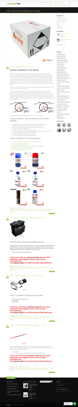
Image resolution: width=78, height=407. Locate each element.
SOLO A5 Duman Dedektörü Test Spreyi (64, 39)
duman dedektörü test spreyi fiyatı (62, 76)
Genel (58, 23)
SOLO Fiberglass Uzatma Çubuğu (20, 369)
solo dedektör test (66, 106)
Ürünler (55, 5)
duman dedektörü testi (60, 70)
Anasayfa (51, 5)
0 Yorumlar (13, 269)
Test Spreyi (42, 2)
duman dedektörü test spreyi (23, 209)
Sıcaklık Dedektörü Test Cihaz (61, 110)
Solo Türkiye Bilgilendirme (11, 388)
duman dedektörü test (60, 66)
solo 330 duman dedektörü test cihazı (44, 316)
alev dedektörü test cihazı (61, 54)
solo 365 (63, 88)
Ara (51, 381)
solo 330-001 (59, 88)
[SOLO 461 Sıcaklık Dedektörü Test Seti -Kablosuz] (25, 394)
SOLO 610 (43, 267)
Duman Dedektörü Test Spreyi (21, 66)
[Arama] (70, 2)
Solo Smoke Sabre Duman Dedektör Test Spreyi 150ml (22, 147)
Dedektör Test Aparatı (49, 2)
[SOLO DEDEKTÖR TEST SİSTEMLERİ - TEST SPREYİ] (13, 4)
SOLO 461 (68, 88)
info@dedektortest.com (64, 389)
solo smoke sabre (23, 210)
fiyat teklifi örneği (59, 80)
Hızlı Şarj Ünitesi (35, 316)
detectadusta (19, 316)
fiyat (70, 78)
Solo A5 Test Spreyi (21, 268)
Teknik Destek (62, 5)
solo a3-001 (59, 100)
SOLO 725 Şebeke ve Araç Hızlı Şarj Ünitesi (26, 275)
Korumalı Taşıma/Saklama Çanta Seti (36, 267)
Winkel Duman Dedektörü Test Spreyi (31, 268)
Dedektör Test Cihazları (25, 266)
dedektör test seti (14, 316)
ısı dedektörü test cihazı (25, 267)
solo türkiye (34, 210)
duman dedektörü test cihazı (16, 267)
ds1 (16, 209)
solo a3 (32, 209)
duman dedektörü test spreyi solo (62, 78)
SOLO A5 (35, 209)
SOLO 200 (34, 368)
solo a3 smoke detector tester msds (63, 96)
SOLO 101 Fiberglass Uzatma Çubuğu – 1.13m (27, 325)
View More (68, 134)
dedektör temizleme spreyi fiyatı (62, 60)
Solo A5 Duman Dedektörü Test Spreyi (43, 209)
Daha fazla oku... (52, 213)
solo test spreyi (29, 210)
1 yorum (12, 211)
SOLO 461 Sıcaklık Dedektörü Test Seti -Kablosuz (33, 394)
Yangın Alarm (59, 27)
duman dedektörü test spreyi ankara (63, 74)
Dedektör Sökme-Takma (61, 17)
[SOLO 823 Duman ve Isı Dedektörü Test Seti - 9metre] (25, 385)
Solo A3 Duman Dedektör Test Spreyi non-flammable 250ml (23, 141)
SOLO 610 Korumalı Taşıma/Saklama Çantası (27, 217)
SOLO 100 (67, 82)
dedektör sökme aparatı (61, 56)
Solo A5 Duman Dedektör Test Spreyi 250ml (20, 143)
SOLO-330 (58, 82)
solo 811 (62, 90)
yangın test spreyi (60, 116)
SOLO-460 (32, 369)
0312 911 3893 (57, 2)
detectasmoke (13, 209)
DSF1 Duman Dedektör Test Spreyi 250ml (20, 150)
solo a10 (29, 209)
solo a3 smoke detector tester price (63, 98)
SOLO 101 (30, 368)
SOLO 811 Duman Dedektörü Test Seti (17, 318)
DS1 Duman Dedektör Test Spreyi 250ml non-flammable (22, 148)
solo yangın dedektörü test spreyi (42, 210)
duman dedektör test (60, 64)
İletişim (68, 5)
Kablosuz (65, 80)
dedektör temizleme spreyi (15, 368)
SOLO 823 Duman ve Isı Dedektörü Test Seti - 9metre (33, 385)
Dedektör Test (17, 208)
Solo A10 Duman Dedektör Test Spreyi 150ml (20, 144)
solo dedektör (59, 106)
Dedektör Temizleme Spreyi (62, 19)
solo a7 (13, 369)
